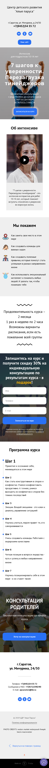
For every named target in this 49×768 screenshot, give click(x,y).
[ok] (25, 34)
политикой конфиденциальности (30, 696)
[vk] (19, 34)
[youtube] (30, 34)
